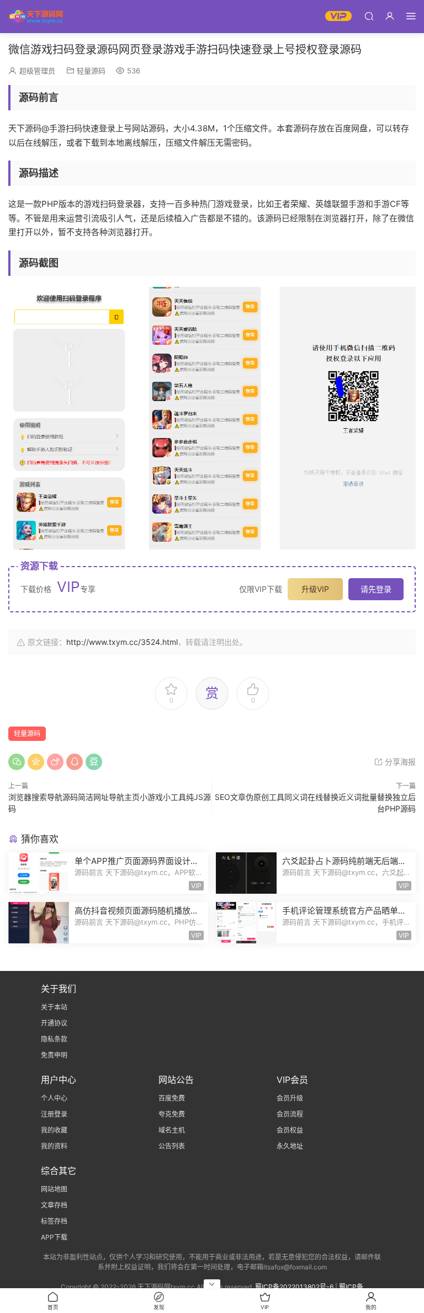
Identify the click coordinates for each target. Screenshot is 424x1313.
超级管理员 (37, 70)
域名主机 (171, 1130)
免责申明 (54, 1055)
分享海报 (399, 761)
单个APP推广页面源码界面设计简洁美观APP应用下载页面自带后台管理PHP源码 (137, 861)
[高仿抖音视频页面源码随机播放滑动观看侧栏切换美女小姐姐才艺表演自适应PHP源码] (38, 922)
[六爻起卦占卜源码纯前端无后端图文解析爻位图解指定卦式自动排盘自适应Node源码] (246, 873)
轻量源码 (91, 70)
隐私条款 (54, 1039)
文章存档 (54, 1205)
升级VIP (315, 589)
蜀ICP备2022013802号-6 (294, 1287)
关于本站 (54, 1007)
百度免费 (171, 1098)
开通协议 (54, 1023)
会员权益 (290, 1130)
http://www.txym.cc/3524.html (122, 642)
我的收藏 (54, 1130)
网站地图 (54, 1189)
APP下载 (54, 1237)
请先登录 (376, 589)
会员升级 (290, 1098)
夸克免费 (171, 1114)
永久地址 (290, 1146)
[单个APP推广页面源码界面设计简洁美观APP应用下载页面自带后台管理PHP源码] (38, 873)
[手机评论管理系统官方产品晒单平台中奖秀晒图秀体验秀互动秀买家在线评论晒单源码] (246, 922)
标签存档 (54, 1221)
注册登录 (54, 1114)
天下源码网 (35, 16)
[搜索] (369, 15)
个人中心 (54, 1098)
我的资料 (54, 1146)
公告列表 (171, 1146)
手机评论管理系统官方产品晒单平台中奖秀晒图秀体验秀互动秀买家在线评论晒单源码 (344, 910)
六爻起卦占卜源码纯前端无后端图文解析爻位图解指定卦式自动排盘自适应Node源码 (344, 861)
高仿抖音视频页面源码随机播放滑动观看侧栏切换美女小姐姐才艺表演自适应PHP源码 (137, 910)
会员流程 (290, 1114)
